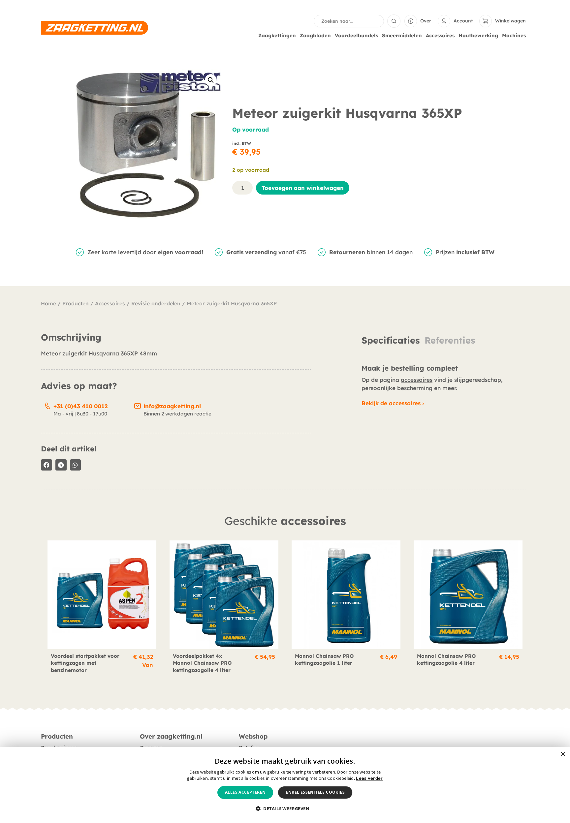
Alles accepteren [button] (245, 792)
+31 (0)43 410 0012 (80, 406)
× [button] (562, 754)
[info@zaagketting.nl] (137, 405)
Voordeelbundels (356, 35)
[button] (211, 80)
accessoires (416, 379)
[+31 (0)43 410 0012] (47, 405)
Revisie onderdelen (155, 303)
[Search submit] (393, 21)
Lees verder (369, 778)
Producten (75, 303)
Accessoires (440, 35)
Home (48, 303)
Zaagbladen (315, 35)
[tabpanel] (443, 351)
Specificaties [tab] (391, 340)
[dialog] (285, 785)
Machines (514, 35)
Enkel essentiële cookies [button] (315, 792)
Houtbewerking (478, 35)
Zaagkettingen (277, 35)
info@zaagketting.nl (172, 406)
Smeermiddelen (402, 35)
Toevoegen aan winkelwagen (303, 187)
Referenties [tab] (450, 340)
